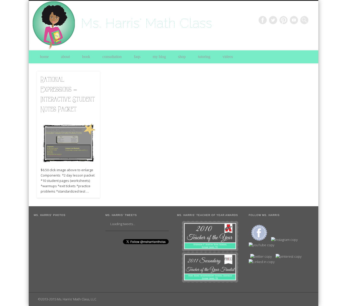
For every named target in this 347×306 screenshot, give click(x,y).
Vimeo (294, 20)
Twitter (273, 20)
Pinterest (283, 20)
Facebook (263, 20)
